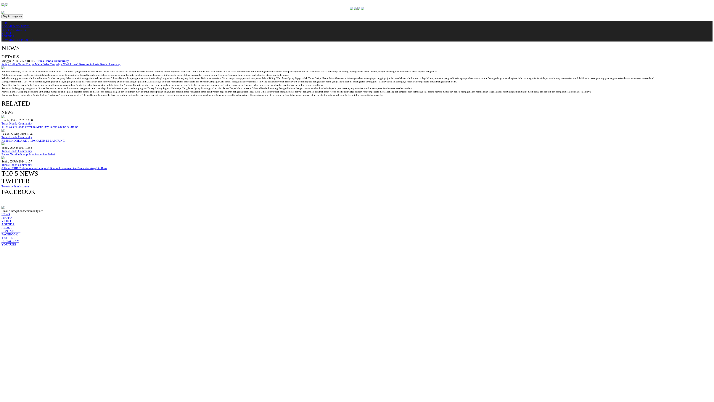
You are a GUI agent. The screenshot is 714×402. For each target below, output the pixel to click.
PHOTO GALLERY (14, 29)
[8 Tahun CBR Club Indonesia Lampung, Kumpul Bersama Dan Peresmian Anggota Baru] (2, 158)
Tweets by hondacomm (15, 186)
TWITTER (8, 237)
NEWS (5, 214)
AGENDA (8, 36)
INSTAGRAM (10, 241)
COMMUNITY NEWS (15, 26)
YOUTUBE (8, 244)
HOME (5, 23)
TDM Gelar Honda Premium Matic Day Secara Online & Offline (39, 126)
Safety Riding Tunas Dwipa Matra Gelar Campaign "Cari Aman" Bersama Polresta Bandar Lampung (60, 64)
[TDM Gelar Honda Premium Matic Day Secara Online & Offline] (2, 116)
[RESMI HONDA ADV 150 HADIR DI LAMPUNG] (2, 130)
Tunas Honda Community (16, 123)
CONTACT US (10, 231)
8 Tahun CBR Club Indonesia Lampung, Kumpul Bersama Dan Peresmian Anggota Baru (54, 168)
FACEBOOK (9, 234)
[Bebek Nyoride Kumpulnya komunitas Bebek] (2, 144)
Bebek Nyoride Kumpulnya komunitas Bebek (28, 154)
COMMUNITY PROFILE (17, 39)
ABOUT (6, 227)
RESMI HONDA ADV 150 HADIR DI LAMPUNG (33, 140)
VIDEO (6, 33)
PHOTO (6, 217)
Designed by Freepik (13, 247)
